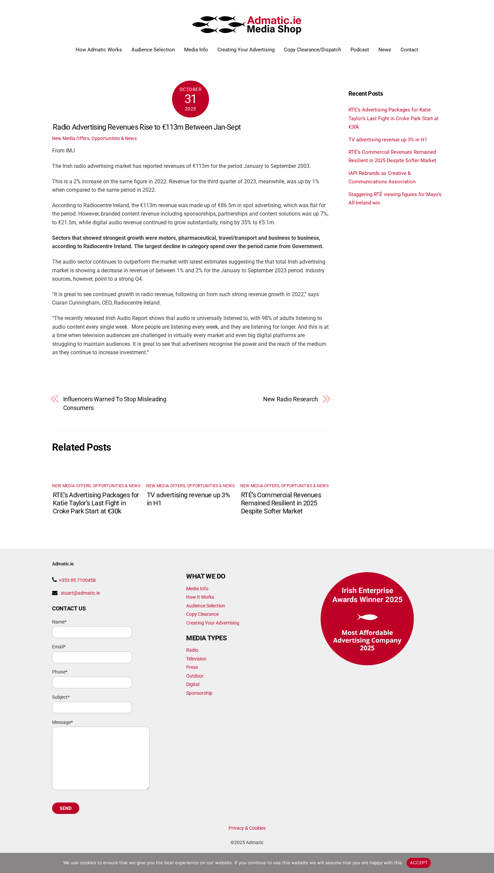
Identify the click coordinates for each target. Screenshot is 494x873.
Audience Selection (153, 50)
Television (196, 658)
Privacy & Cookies (247, 828)
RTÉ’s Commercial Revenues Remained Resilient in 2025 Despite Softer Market (281, 503)
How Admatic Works (99, 50)
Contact (409, 50)
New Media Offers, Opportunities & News (94, 138)
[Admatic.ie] (247, 32)
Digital (192, 684)
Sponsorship (199, 693)
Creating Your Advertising (246, 50)
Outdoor (195, 676)
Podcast (360, 50)
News (384, 50)
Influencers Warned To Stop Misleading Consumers (115, 403)
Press (192, 667)
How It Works (200, 597)
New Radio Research (290, 399)
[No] (485, 863)
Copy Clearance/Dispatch (312, 50)
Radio (192, 650)
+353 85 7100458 (77, 580)
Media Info (196, 50)
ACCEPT (419, 862)
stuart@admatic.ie (80, 593)
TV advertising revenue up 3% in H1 (387, 140)
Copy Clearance (202, 614)
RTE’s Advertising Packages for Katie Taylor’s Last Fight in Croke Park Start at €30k (96, 503)
